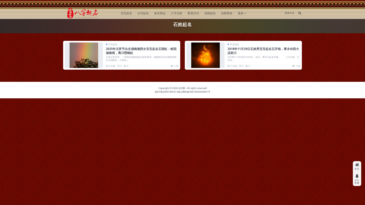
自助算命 (226, 13)
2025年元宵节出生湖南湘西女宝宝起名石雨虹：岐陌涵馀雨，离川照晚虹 (141, 51)
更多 (241, 13)
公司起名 (143, 13)
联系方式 (193, 13)
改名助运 (160, 13)
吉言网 (181, 88)
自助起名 (210, 13)
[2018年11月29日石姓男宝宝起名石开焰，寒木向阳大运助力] (205, 55)
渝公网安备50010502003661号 (194, 91)
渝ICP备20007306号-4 (166, 91)
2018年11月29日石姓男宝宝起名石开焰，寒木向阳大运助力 (263, 51)
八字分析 (176, 13)
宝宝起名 (126, 13)
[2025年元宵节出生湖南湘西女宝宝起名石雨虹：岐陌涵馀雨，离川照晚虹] (84, 55)
